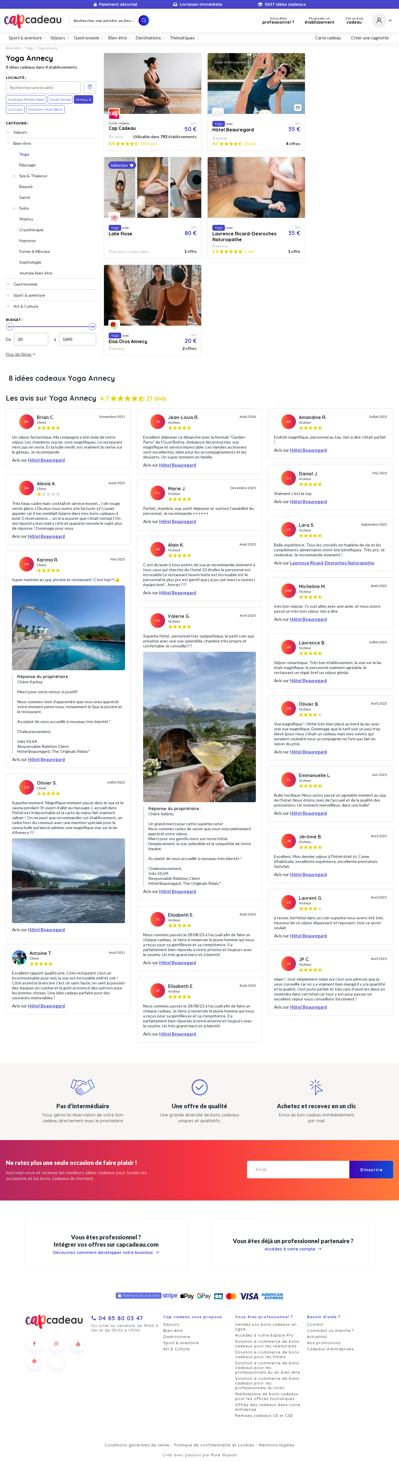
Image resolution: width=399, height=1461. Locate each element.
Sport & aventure (29, 295)
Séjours (20, 132)
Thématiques (182, 37)
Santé (24, 197)
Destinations (148, 37)
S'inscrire (371, 1169)
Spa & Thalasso (33, 175)
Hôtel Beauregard (46, 460)
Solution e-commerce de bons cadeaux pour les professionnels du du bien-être (267, 1368)
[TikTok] (56, 1361)
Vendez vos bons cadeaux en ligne (266, 1326)
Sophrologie (30, 262)
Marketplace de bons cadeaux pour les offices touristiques (266, 1396)
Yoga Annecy (48, 48)
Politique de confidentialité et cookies (214, 1445)
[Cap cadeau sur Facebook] (34, 1343)
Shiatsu (26, 218)
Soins (24, 208)
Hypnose (27, 240)
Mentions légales (276, 1445)
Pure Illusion (224, 1455)
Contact (315, 1324)
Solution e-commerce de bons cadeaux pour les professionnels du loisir (267, 1383)
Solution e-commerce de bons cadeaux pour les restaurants (267, 1343)
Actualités (317, 1336)
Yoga (29, 48)
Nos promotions (324, 1342)
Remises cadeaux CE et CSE (264, 1415)
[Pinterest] (34, 1361)
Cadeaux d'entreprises (330, 1349)
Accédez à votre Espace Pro (264, 1335)
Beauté (26, 186)
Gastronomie (25, 284)
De (8, 339)
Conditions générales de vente (137, 1445)
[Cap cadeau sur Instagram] (56, 1343)
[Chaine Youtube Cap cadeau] (78, 1343)
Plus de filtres (19, 354)
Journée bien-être (35, 272)
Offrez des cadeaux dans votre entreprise (267, 1407)
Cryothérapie (31, 229)
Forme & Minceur (34, 251)
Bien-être (13, 48)
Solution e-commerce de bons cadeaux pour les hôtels (267, 1354)
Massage (27, 164)
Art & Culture (25, 306)
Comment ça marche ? (330, 1330)
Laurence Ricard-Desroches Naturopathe (332, 562)
